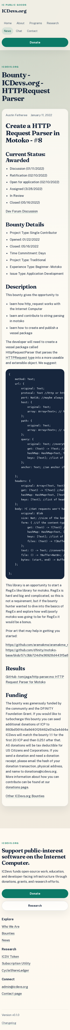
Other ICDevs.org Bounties (25, 796)
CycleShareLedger (15, 970)
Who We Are (10, 926)
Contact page (12, 994)
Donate (35, 42)
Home (8, 23)
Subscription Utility (16, 963)
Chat (19, 31)
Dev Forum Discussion (22, 211)
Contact (32, 31)
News (7, 31)
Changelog (9, 1023)
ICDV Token (10, 956)
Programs (35, 23)
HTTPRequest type (20, 358)
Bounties (8, 933)
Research (53, 23)
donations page (17, 787)
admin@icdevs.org (15, 987)
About (20, 23)
